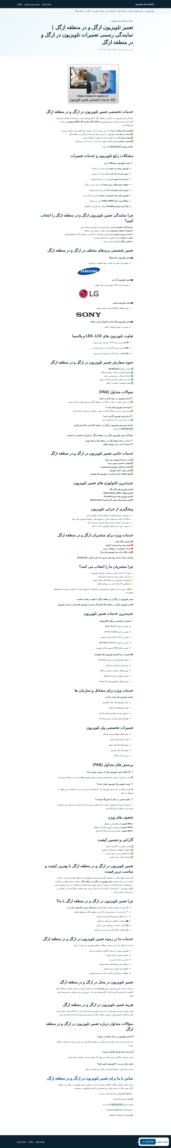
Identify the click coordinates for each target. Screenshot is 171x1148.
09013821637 (117, 1104)
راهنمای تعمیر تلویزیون (145, 4)
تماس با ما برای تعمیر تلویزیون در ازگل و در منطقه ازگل (90, 1078)
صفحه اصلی (46, 4)
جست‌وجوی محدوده (32, 4)
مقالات (19, 4)
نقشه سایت (21, 1141)
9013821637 (116, 146)
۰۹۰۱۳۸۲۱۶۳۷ (148, 1141)
